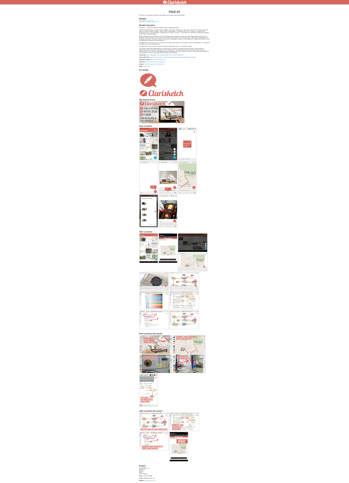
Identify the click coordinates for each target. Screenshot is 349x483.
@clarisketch (147, 66)
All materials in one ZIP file (146, 20)
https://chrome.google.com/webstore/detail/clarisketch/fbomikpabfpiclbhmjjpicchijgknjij (173, 57)
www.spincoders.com (149, 480)
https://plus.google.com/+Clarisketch (154, 64)
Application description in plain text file (149, 21)
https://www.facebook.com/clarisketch (155, 61)
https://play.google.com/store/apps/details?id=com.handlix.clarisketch (165, 55)
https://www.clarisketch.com (158, 59)
